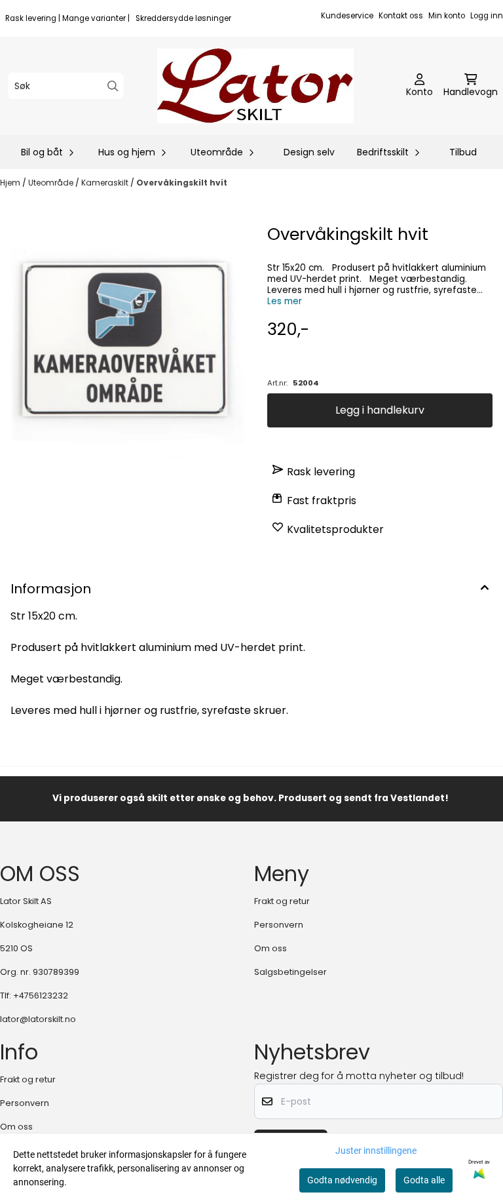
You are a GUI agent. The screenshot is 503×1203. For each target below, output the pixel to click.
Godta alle (424, 1180)
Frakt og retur (282, 901)
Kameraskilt (105, 182)
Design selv (309, 152)
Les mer (284, 301)
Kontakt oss (401, 15)
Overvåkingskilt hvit (181, 182)
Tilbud (463, 152)
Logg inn (486, 15)
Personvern (278, 924)
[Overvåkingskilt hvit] (123, 345)
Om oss (270, 948)
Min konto (446, 15)
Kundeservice (347, 15)
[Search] (113, 86)
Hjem (11, 182)
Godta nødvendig (342, 1180)
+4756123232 (40, 995)
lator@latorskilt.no (38, 1019)
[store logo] (255, 86)
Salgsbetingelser (290, 971)
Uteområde (51, 182)
